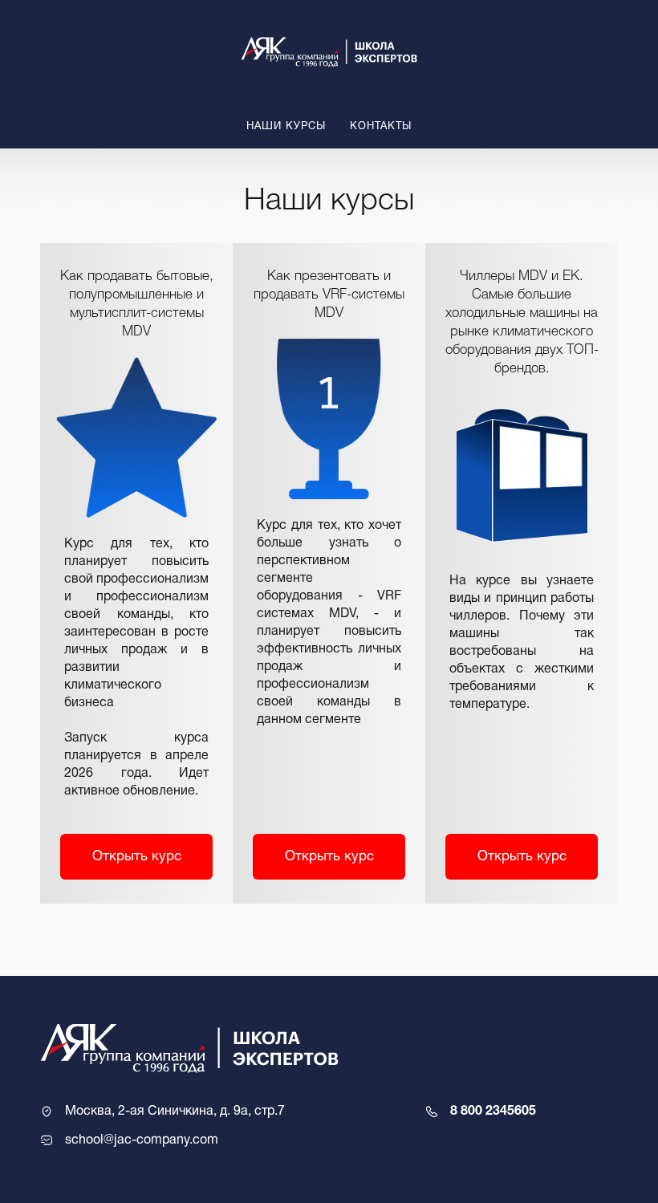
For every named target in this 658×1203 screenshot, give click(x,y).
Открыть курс (136, 857)
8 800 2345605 (493, 1111)
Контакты (381, 127)
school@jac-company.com (141, 1140)
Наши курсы (286, 127)
